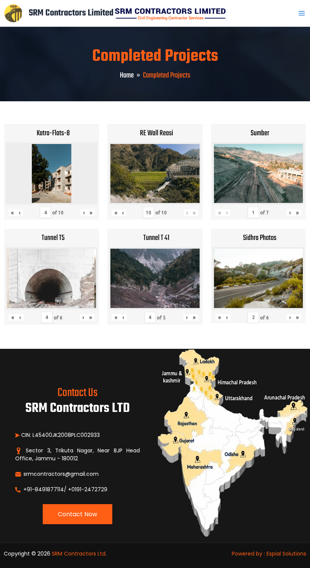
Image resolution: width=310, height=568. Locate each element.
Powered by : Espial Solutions (269, 553)
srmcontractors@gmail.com (60, 474)
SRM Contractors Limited (71, 13)
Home (127, 75)
